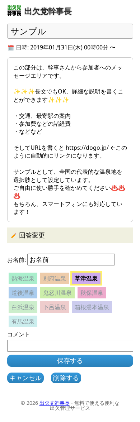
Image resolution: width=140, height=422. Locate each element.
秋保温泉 (91, 293)
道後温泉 (22, 293)
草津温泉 (86, 278)
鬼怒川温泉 (57, 293)
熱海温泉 (22, 278)
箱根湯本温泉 (92, 307)
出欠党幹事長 (54, 402)
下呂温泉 (54, 307)
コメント (18, 334)
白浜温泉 (22, 307)
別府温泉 (54, 278)
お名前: (16, 260)
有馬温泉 (22, 321)
